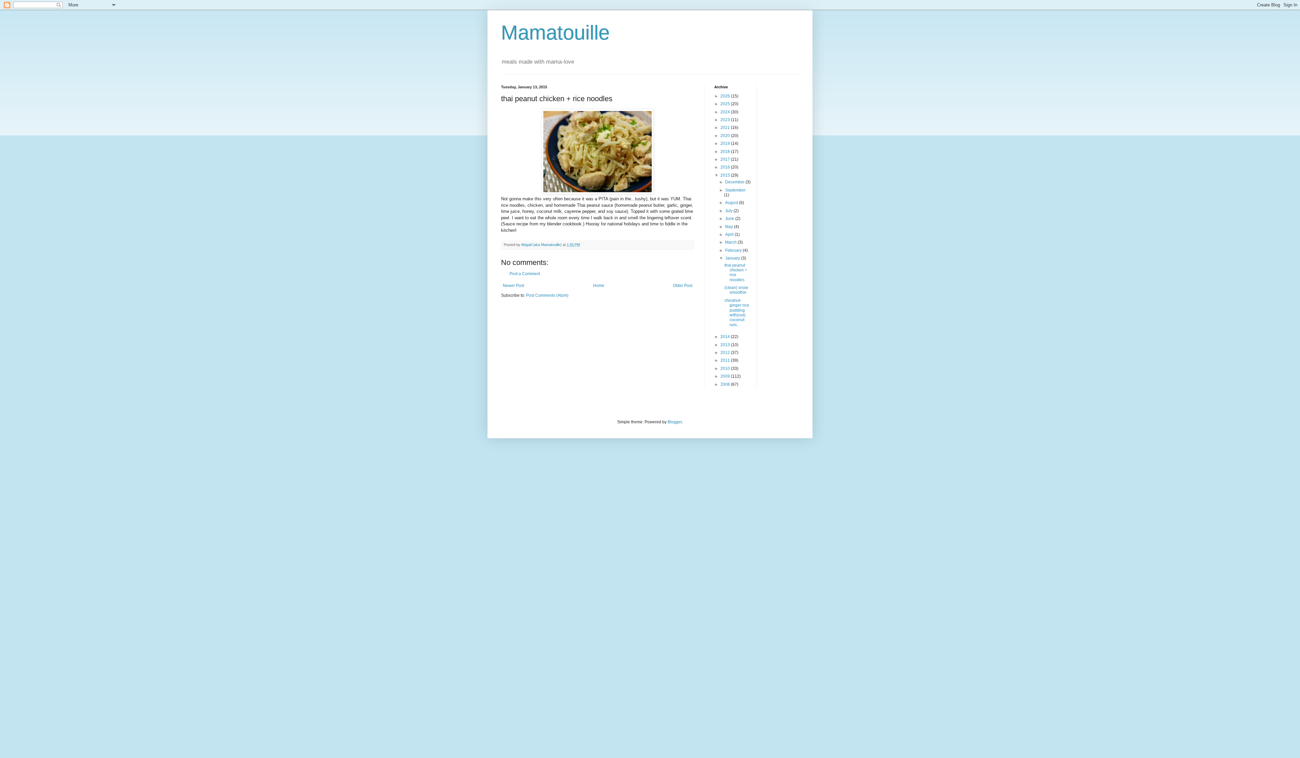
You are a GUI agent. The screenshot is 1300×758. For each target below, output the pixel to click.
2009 (725, 376)
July (729, 210)
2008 (725, 384)
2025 (725, 104)
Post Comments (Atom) (547, 295)
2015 (725, 175)
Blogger (675, 422)
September (735, 190)
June (730, 218)
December (735, 182)
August (732, 202)
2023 (725, 119)
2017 (725, 159)
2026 (725, 96)
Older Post (682, 285)
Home (598, 285)
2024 (725, 112)
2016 (725, 167)
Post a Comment (525, 273)
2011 (725, 360)
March (731, 242)
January (733, 258)
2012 (725, 352)
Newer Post (513, 285)
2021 (725, 127)
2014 (725, 336)
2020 (725, 135)
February (734, 250)
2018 (725, 151)
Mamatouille (555, 32)
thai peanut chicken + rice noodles (735, 272)
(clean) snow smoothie (736, 290)
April (730, 234)
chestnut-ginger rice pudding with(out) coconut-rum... (736, 312)
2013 (725, 344)
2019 (725, 143)
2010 (725, 368)
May (729, 226)
